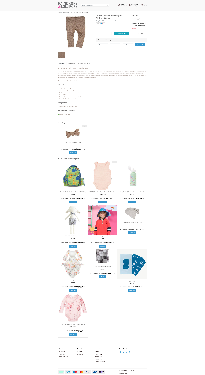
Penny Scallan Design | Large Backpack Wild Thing (73, 191)
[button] (122, 5)
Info (84, 149)
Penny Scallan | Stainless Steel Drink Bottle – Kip (132, 191)
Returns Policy (98, 356)
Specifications (71, 63)
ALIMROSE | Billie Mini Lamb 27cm (73, 236)
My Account (62, 351)
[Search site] (107, 5)
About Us (79, 351)
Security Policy (98, 359)
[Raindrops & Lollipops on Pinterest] (129, 352)
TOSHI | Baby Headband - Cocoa (72, 142)
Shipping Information (100, 361)
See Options (102, 202)
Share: (98, 23)
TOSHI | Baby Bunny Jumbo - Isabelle (72, 280)
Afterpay (97, 351)
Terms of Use (98, 364)
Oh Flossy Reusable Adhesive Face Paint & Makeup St (132, 280)
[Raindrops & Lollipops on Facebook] (120, 352)
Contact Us (80, 354)
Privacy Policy (98, 354)
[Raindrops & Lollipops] (68, 5)
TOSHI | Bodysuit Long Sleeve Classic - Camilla (73, 324)
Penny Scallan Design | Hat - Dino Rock (102, 236)
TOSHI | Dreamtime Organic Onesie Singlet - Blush (102, 191)
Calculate (140, 44)
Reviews (80, 63)
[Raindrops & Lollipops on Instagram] (126, 352)
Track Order (62, 354)
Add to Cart (73, 152)
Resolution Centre (63, 356)
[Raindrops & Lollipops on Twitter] (123, 352)
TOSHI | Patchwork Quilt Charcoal (102, 266)
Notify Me (122, 33)
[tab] (62, 63)
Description (62, 63)
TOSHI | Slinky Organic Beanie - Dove (132, 222)
